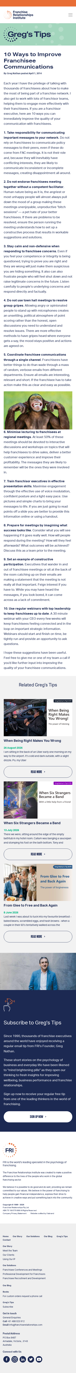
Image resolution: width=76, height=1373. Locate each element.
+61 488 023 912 (16, 1321)
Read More (36, 772)
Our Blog (48, 1236)
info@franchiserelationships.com (25, 1325)
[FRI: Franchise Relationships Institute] (18, 15)
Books (6, 1292)
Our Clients (8, 1255)
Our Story (17, 1236)
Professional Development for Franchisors (24, 1274)
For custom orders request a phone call (22, 1296)
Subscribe (8, 1307)
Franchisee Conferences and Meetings (22, 1270)
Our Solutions (33, 1236)
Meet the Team (10, 1251)
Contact (7, 1240)
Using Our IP (9, 1259)
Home (5, 1236)
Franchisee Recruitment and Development (24, 1278)
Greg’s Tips (62, 1236)
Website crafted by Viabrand (42, 1213)
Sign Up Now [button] (36, 1117)
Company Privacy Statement (14, 1213)
